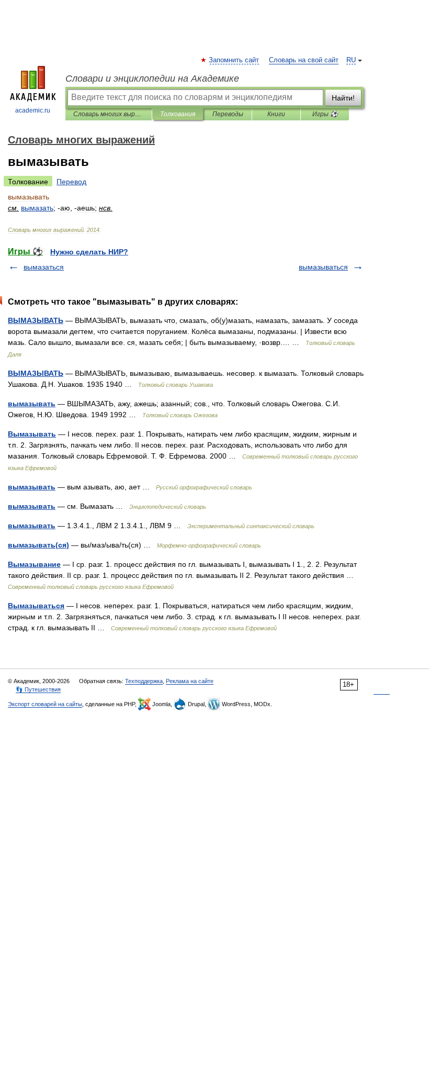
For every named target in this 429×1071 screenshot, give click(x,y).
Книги (276, 114)
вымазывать (31, 403)
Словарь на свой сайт (303, 60)
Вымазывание (34, 564)
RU (351, 60)
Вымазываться (36, 605)
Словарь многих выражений (108, 114)
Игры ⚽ (325, 114)
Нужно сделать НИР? (89, 252)
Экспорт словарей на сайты (45, 704)
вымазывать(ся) (38, 545)
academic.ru (32, 110)
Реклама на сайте (189, 681)
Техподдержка (144, 681)
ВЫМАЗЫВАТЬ (35, 320)
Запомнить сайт (234, 60)
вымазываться (323, 267)
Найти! (343, 98)
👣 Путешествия (38, 689)
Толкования (177, 114)
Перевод (71, 181)
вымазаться (44, 267)
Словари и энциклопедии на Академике (152, 78)
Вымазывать (32, 434)
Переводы (227, 114)
